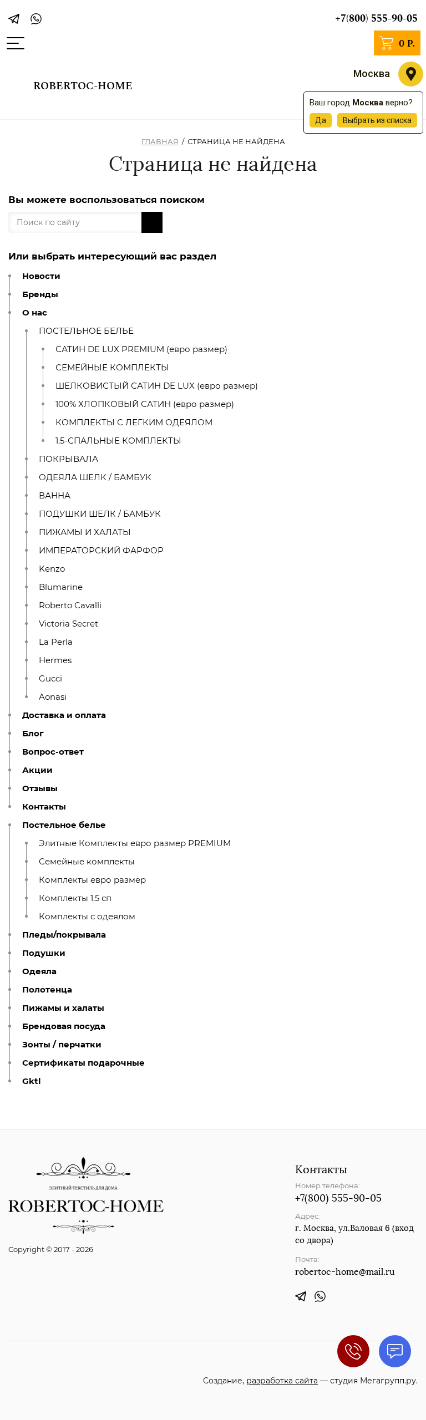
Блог (33, 734)
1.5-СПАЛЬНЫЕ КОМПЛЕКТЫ (118, 441)
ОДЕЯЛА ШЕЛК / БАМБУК (95, 477)
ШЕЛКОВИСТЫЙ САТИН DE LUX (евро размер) (156, 386)
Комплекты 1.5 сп (75, 898)
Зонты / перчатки (62, 1045)
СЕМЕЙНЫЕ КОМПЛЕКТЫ (112, 368)
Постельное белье (64, 825)
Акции (37, 770)
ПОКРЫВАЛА (68, 459)
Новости (41, 276)
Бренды (40, 294)
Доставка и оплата (64, 715)
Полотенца (47, 990)
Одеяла (39, 971)
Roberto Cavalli (70, 605)
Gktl (31, 1081)
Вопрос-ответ (53, 752)
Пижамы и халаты (63, 1008)
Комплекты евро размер (92, 880)
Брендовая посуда (63, 1026)
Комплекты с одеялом (87, 917)
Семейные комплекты (87, 862)
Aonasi (53, 697)
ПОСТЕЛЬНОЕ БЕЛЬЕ (86, 331)
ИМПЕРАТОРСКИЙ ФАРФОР (101, 551)
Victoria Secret (68, 624)
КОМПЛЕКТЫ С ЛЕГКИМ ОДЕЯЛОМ (133, 422)
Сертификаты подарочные (83, 1063)
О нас (34, 313)
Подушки (43, 953)
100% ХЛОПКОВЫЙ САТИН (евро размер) (144, 404)
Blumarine (61, 587)
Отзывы (40, 788)
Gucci (50, 679)
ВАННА (54, 496)
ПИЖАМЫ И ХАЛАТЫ (85, 532)
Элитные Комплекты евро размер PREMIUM (135, 843)
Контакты (44, 807)
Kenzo (52, 569)
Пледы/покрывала (64, 935)
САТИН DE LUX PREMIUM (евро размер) (141, 349)
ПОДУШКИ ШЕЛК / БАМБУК (100, 514)
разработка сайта (282, 1381)
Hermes (55, 660)
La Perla (56, 642)
